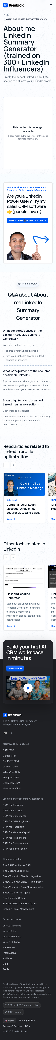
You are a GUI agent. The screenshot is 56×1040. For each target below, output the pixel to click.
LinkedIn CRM (10, 766)
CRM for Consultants (14, 816)
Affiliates (7, 958)
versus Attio (9, 931)
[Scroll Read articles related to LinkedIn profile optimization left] (6, 465)
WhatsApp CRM (11, 772)
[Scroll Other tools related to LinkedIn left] (6, 557)
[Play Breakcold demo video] (28, 688)
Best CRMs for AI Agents (16, 892)
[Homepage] (13, 5)
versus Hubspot (11, 942)
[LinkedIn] (5, 733)
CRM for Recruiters (13, 826)
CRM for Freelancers (14, 837)
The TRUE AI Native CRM (17, 865)
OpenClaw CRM (11, 783)
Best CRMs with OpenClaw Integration (23, 887)
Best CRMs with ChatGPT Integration (23, 881)
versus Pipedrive (12, 925)
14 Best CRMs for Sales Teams (20, 903)
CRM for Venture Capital (16, 832)
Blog (5, 963)
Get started (14, 668)
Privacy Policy (27, 1020)
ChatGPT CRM (11, 761)
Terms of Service (12, 1026)
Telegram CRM (11, 777)
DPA (27, 1026)
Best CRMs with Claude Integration (22, 876)
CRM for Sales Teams (15, 848)
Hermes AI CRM (12, 788)
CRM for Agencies (13, 805)
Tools (6, 15)
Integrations (9, 952)
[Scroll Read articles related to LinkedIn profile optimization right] (13, 465)
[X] (11, 733)
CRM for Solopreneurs (15, 843)
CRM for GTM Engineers (16, 821)
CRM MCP (8, 750)
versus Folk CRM (12, 936)
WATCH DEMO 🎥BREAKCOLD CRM (26, 220)
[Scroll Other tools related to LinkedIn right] (13, 557)
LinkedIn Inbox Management (18, 909)
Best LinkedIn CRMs (14, 898)
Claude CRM (9, 755)
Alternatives (9, 947)
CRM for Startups (12, 810)
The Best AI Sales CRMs (16, 870)
